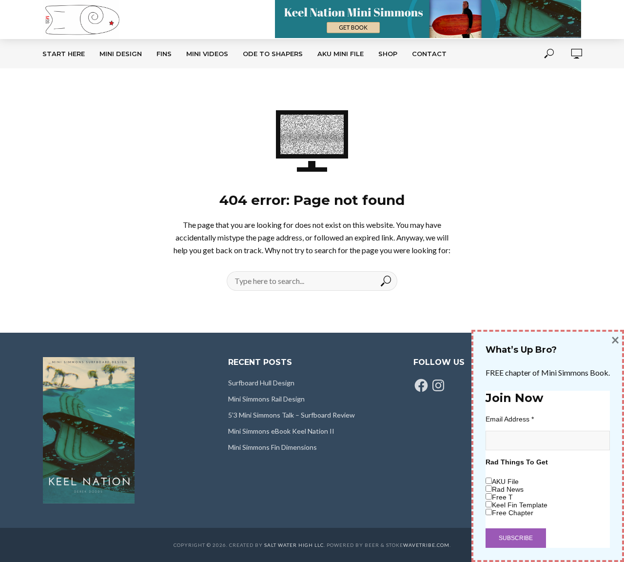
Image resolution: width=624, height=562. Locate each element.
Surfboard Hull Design (261, 383)
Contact (429, 54)
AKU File (505, 481)
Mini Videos (207, 54)
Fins (164, 54)
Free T (502, 497)
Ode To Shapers (273, 54)
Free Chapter (512, 513)
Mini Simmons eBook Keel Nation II (281, 431)
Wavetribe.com (426, 545)
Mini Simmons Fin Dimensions (272, 447)
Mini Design (120, 54)
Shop (387, 54)
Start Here (63, 54)
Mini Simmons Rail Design (266, 399)
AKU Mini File (340, 54)
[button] (89, 430)
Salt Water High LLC (294, 545)
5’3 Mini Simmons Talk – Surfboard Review (291, 415)
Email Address (510, 419)
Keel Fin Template (519, 505)
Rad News (508, 489)
